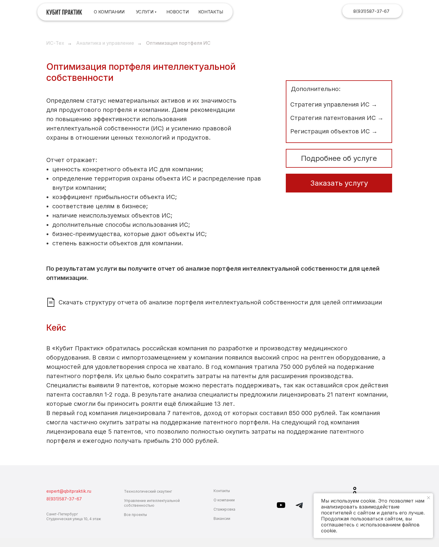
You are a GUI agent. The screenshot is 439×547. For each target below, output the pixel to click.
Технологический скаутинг (148, 491)
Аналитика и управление (105, 43)
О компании (224, 500)
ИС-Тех (55, 43)
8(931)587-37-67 (371, 11)
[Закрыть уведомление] (429, 498)
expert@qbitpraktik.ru (68, 491)
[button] (339, 183)
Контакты (222, 491)
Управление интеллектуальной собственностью (152, 503)
